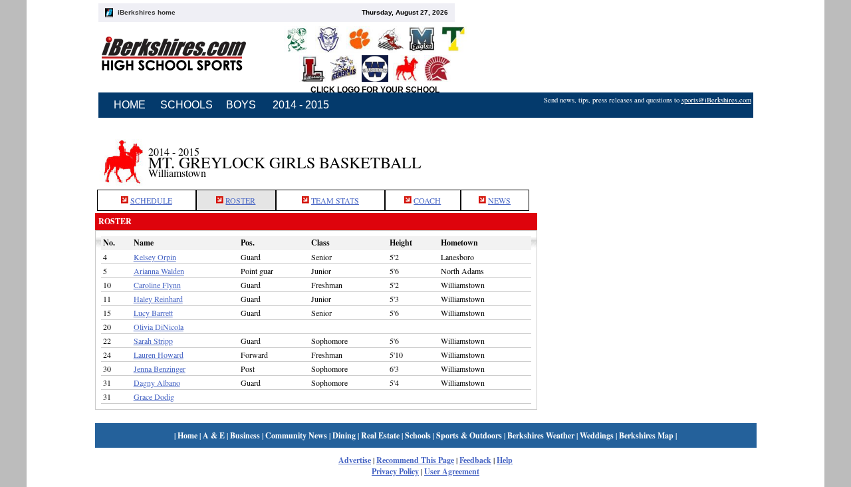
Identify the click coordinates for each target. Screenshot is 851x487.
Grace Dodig (154, 396)
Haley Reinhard (158, 298)
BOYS (241, 104)
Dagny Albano (157, 382)
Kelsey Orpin (155, 256)
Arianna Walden (159, 270)
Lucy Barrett (153, 312)
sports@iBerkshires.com (716, 99)
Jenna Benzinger (159, 368)
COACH (427, 200)
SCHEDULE (151, 200)
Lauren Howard (158, 354)
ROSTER (240, 200)
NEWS (499, 200)
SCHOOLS (186, 104)
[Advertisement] (647, 155)
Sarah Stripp (153, 340)
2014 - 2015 (301, 104)
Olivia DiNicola (158, 326)
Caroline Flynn (157, 284)
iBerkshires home (147, 12)
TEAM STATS (335, 200)
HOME (130, 104)
